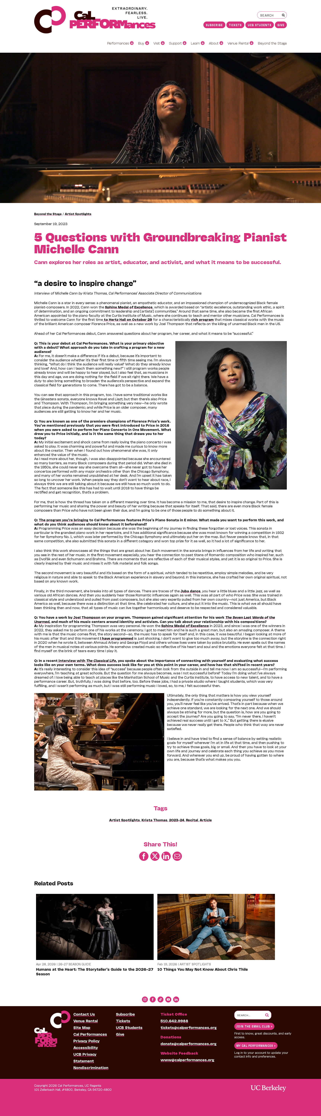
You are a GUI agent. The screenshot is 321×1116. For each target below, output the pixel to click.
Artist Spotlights (78, 213)
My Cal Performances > (255, 1045)
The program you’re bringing (63, 520)
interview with (87, 660)
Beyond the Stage (48, 213)
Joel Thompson (86, 617)
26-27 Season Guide (74, 964)
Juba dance (190, 591)
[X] (154, 855)
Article (206, 820)
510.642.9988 (174, 1020)
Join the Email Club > (254, 1026)
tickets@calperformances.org (188, 1027)
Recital (192, 820)
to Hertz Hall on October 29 (127, 319)
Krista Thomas (154, 820)
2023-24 (176, 820)
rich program (202, 319)
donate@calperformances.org (188, 1043)
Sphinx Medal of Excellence (129, 307)
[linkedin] (176, 999)
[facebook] (153, 999)
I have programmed (116, 638)
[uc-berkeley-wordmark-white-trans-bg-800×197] (268, 1084)
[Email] (177, 855)
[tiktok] (160, 999)
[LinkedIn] (166, 855)
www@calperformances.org (187, 1059)
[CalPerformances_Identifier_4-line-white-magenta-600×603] (52, 1012)
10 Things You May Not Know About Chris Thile (202, 969)
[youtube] (168, 999)
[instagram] (145, 999)
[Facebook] (143, 855)
